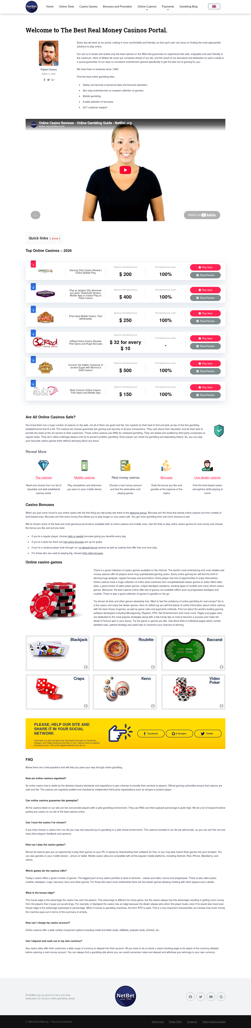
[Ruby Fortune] (45, 396)
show (55, 238)
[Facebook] (190, 996)
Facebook (153, 733)
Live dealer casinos (207, 477)
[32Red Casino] (45, 347)
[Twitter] (48, 81)
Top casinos (44, 477)
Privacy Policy (175, 1021)
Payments (168, 6)
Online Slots (66, 6)
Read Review (206, 275)
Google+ (182, 733)
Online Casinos (147, 6)
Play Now (206, 267)
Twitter (209, 733)
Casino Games (88, 6)
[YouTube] (211, 996)
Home (50, 6)
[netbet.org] (32, 7)
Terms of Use (158, 1021)
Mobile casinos (84, 477)
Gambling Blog (188, 6)
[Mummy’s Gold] (45, 372)
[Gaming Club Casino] (46, 274)
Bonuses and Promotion (117, 6)
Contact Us (192, 1021)
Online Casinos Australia (213, 1021)
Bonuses (166, 477)
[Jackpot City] (45, 297)
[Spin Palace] (45, 322)
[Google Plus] (221, 996)
